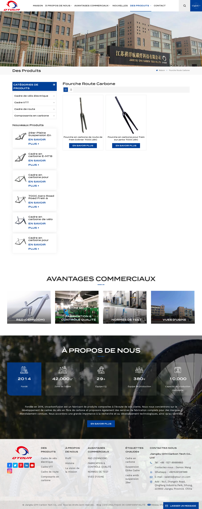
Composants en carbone (31, 115)
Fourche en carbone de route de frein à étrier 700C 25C (83, 138)
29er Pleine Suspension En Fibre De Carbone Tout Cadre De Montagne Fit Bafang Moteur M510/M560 (40, 134)
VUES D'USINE (174, 319)
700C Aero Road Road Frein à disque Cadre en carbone (41, 197)
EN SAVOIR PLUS (37, 141)
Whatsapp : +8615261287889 (171, 472)
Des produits (140, 6)
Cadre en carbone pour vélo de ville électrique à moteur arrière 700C (39, 239)
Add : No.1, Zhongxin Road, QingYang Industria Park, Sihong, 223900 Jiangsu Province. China (174, 485)
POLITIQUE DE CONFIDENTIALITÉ (127, 505)
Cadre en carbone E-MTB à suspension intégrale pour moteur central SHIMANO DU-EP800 (40, 155)
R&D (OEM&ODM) (30, 319)
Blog (99, 505)
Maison (38, 6)
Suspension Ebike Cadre (132, 468)
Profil (68, 458)
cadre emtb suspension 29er (132, 479)
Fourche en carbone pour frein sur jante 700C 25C (126, 138)
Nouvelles (120, 6)
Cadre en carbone (130, 460)
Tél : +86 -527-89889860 (169, 462)
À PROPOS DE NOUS (57, 6)
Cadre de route (24, 109)
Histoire (69, 463)
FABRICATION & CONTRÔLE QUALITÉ (78, 318)
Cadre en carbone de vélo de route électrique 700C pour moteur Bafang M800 (41, 218)
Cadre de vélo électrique (31, 96)
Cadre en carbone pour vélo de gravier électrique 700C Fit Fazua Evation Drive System (41, 176)
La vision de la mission (72, 470)
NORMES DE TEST (126, 319)
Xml (105, 505)
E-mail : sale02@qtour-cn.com (172, 476)
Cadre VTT (21, 102)
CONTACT (160, 6)
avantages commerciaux (91, 6)
